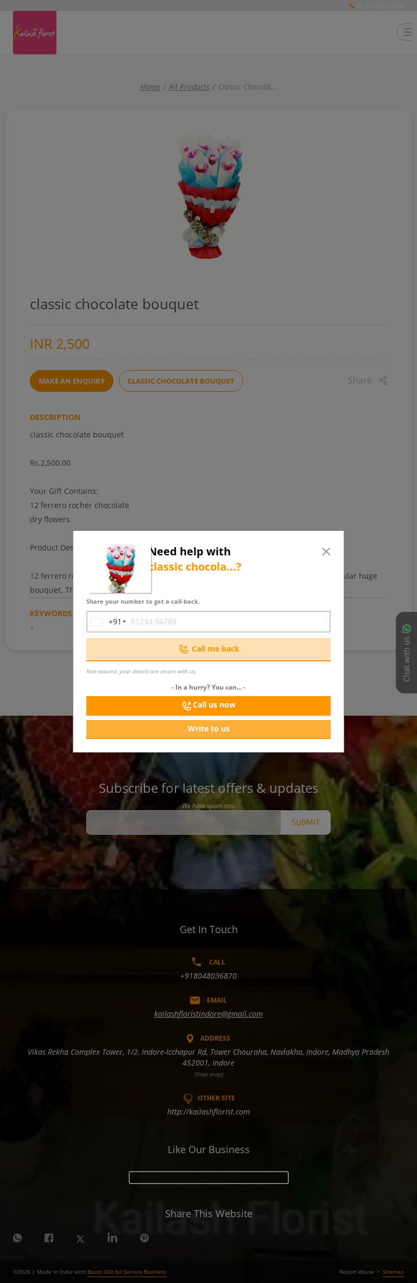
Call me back (215, 648)
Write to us (209, 728)
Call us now (214, 704)
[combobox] (104, 621)
